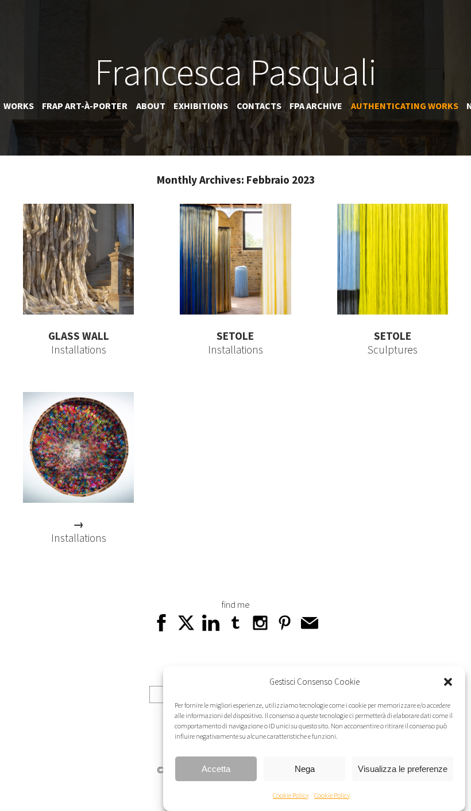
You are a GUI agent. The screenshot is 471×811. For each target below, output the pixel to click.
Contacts (259, 105)
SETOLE (235, 336)
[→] (78, 499)
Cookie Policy (290, 795)
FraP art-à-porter (85, 105)
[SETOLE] (235, 310)
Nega (305, 769)
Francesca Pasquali (236, 72)
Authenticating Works (404, 105)
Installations (78, 349)
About (150, 105)
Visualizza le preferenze (402, 769)
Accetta (216, 769)
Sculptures (393, 349)
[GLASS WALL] (78, 310)
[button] (448, 682)
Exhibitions (200, 105)
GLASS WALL (78, 336)
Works (18, 105)
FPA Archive (315, 105)
